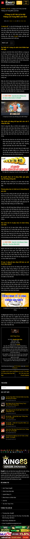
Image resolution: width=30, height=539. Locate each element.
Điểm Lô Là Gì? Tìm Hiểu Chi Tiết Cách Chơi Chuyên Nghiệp (22, 373)
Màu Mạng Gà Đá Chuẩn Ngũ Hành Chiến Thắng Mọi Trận (17, 410)
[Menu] (2, 2)
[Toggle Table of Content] (10, 43)
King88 (16, 36)
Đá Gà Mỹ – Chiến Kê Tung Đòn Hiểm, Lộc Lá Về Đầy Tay (17, 423)
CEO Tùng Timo (22, 21)
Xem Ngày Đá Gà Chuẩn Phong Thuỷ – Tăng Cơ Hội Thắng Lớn (16, 404)
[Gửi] (27, 387)
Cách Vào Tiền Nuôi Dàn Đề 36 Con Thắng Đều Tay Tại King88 (17, 430)
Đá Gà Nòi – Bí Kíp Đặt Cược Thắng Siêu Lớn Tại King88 (17, 417)
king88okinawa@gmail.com (13, 523)
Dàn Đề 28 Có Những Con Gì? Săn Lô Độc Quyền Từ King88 (17, 436)
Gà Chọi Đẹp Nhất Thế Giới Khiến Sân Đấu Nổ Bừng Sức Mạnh (17, 397)
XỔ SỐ (8, 8)
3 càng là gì (4, 26)
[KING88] (10, 2)
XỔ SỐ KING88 (17, 366)
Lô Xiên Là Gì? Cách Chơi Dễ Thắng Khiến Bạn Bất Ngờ (8, 373)
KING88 (3, 8)
